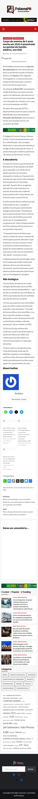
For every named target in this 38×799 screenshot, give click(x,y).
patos (24, 732)
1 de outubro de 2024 (18, 53)
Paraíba (15, 597)
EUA (27, 487)
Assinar (30, 769)
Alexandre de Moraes (10, 698)
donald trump (8, 710)
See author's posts (19, 399)
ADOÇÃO (9, 487)
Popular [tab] (15, 592)
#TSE (4, 695)
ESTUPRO (6, 717)
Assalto (21, 698)
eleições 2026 (21, 713)
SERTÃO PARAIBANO (8, 745)
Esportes (30, 679)
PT (32, 739)
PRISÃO (28, 739)
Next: (18, 512)
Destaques (31, 675)
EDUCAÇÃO (29, 710)
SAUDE (19, 742)
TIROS (26, 745)
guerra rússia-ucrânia (8, 720)
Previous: (19, 500)
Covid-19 (27, 704)
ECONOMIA (19, 710)
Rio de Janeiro (7, 742)
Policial (28, 684)
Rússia (14, 742)
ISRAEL (15, 723)
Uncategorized (8, 688)
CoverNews (31, 793)
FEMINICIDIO (19, 717)
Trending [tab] (26, 592)
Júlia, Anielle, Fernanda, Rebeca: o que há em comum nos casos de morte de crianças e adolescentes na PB (24, 434)
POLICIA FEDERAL (10, 736)
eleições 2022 (9, 713)
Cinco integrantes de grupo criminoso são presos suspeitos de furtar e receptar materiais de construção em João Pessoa (22, 604)
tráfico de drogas (7, 748)
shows (16, 745)
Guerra (26, 717)
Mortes (18, 732)
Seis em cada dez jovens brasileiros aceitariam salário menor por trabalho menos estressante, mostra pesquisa (22, 633)
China (23, 701)
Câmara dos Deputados (10, 707)
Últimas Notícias (18, 38)
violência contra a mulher (22, 748)
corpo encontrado (20, 487)
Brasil (14, 626)
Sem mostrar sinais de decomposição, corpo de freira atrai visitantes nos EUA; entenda (9, 432)
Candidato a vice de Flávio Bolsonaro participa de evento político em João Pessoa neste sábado (22, 660)
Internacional (8, 38)
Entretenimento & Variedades (13, 679)
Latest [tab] (6, 592)
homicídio (7, 723)
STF (21, 745)
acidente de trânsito (13, 695)
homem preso (20, 720)
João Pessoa (27, 727)
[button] (3, 28)
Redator (7, 53)
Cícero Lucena (23, 707)
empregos (28, 713)
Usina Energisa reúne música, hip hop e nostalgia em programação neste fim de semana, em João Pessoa (23, 647)
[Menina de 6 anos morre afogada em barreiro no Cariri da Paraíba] (9, 452)
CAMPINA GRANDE (12, 701)
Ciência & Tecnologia (17, 675)
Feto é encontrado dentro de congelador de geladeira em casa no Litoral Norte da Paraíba (22, 618)
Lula (6, 732)
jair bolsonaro (11, 727)
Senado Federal (27, 742)
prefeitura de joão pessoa (14, 738)
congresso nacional (8, 704)
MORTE (12, 732)
